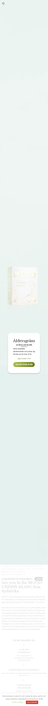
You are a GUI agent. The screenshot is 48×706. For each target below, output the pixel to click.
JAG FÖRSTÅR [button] (32, 702)
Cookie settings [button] (17, 702)
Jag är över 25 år (24, 364)
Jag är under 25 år (24, 358)
